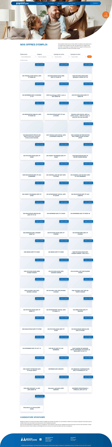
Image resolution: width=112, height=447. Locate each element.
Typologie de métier (75, 54)
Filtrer (89, 56)
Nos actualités (51, 3)
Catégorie (39, 54)
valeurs (59, 48)
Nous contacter (88, 445)
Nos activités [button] (60, 3)
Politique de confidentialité (64, 445)
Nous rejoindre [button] (72, 3)
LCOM (49, 445)
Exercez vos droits (74, 445)
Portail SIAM (73, 440)
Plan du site (81, 445)
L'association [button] (39, 3)
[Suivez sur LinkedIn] (40, 439)
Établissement (23, 54)
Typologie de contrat (59, 54)
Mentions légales (55, 445)
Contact (95, 3)
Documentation (73, 439)
